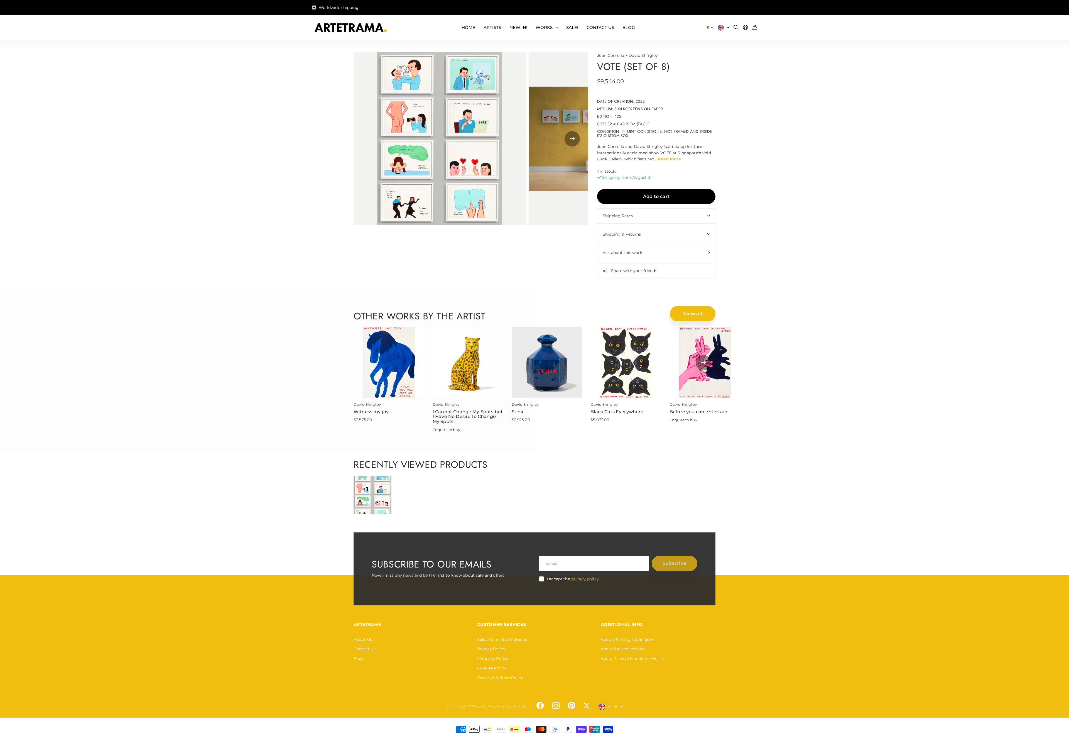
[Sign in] (745, 27)
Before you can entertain (698, 411)
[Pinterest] (571, 705)
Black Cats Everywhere (616, 411)
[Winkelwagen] (754, 27)
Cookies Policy (491, 668)
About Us (363, 639)
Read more (669, 159)
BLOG (628, 27)
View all (692, 313)
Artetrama (368, 624)
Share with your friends (634, 270)
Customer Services (501, 624)
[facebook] (540, 705)
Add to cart (656, 196)
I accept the (573, 578)
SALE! (572, 27)
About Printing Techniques (627, 639)
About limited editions (623, 648)
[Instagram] (555, 705)
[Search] (736, 27)
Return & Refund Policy (500, 677)
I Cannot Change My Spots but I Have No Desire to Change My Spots (468, 416)
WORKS (544, 27)
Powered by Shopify (508, 706)
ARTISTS (492, 27)
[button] (572, 138)
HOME (468, 27)
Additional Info (622, 624)
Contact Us (365, 648)
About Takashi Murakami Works (632, 658)
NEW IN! (518, 27)
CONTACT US (600, 27)
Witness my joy (371, 411)
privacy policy (585, 578)
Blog (358, 658)
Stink (518, 411)
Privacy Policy (491, 648)
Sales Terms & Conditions (502, 639)
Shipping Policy (492, 658)
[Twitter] (586, 705)
